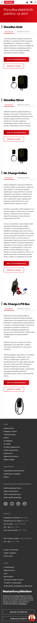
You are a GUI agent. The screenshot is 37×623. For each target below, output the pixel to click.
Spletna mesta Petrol (11, 491)
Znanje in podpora (10, 553)
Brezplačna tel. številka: (12, 518)
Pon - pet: (7, 527)
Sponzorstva (8, 453)
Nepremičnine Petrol (11, 456)
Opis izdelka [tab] (9, 31)
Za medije (7, 444)
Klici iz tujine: (8, 524)
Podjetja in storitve (10, 431)
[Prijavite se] (27, 2)
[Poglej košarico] (31, 2)
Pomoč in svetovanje (11, 550)
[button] (2, 2)
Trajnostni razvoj (9, 434)
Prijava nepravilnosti (11, 450)
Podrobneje (23, 604)
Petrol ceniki (8, 556)
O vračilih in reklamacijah (12, 583)
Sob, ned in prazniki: (11, 530)
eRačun (6, 477)
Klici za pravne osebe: (11, 538)
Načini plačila (8, 576)
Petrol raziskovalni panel (12, 494)
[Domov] (9, 2)
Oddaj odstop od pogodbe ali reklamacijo (18, 586)
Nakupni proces (9, 570)
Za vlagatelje (8, 441)
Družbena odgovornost (12, 447)
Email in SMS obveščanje (12, 497)
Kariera (6, 438)
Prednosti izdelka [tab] (23, 31)
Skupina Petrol (9, 428)
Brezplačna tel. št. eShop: (13, 521)
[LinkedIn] (18, 504)
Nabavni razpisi (9, 459)
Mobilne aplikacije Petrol (12, 488)
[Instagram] (12, 504)
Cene (5, 573)
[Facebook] (6, 504)
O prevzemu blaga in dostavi (13, 580)
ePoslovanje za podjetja (12, 474)
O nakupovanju (9, 567)
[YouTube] (25, 504)
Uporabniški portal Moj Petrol (14, 471)
